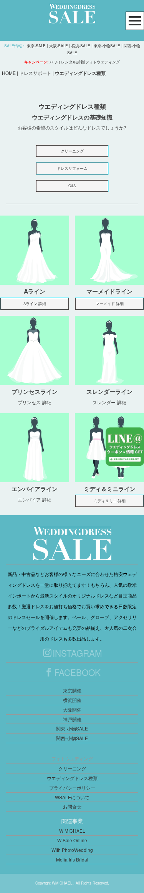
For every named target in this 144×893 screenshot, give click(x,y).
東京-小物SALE (107, 45)
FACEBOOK (77, 672)
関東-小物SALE (72, 728)
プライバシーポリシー (72, 787)
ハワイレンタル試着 (67, 62)
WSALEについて (72, 797)
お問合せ (72, 806)
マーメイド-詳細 (110, 303)
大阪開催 (72, 709)
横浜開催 (72, 700)
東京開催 (72, 690)
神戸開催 (72, 719)
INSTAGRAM (77, 653)
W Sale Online (72, 840)
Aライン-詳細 (34, 303)
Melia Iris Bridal (72, 859)
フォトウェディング (102, 62)
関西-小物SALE (72, 738)
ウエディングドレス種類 (72, 778)
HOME (9, 73)
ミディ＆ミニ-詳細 (110, 500)
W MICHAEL (72, 830)
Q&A (72, 185)
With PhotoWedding (72, 850)
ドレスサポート (35, 73)
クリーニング (72, 151)
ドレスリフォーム (72, 168)
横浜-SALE (80, 45)
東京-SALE (36, 45)
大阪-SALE (58, 45)
